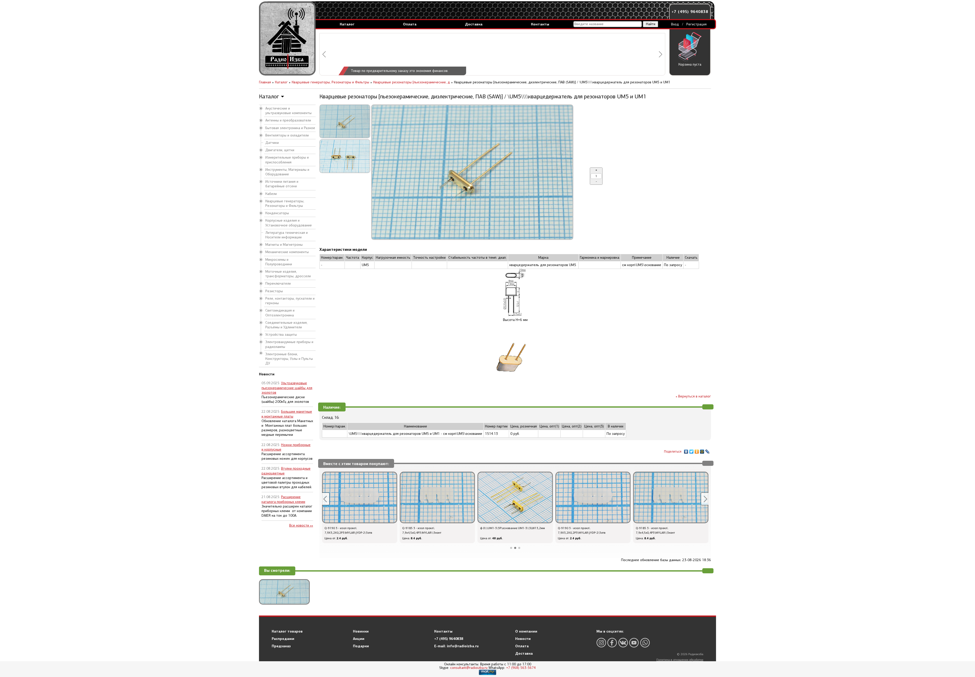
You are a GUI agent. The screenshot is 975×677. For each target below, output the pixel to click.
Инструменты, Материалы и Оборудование (287, 171)
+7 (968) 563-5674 (521, 668)
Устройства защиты (281, 334)
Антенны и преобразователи (288, 120)
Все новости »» (301, 525)
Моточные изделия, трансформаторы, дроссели (288, 273)
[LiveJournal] (707, 450)
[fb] (612, 643)
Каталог (347, 24)
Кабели (271, 194)
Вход (675, 24)
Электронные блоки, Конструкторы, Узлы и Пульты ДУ (289, 358)
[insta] (601, 643)
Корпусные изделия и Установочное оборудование (288, 222)
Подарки (361, 646)
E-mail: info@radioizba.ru (456, 646)
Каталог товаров (287, 631)
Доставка (473, 24)
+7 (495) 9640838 (690, 11)
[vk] (623, 643)
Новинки (361, 631)
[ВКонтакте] (686, 450)
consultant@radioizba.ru (469, 668)
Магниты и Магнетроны (284, 244)
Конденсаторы (277, 213)
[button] (324, 54)
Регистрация (696, 24)
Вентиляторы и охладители (287, 135)
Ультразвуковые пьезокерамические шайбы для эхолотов (287, 387)
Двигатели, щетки (279, 150)
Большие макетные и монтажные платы (287, 413)
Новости (523, 638)
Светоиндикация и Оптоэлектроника (280, 312)
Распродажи (283, 638)
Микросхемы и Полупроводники (278, 261)
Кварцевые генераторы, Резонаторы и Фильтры (284, 203)
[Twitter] (691, 450)
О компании (526, 631)
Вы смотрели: (277, 570)
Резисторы (274, 291)
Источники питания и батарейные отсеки (281, 183)
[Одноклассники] (697, 450)
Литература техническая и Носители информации (286, 234)
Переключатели (278, 283)
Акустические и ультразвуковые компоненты (288, 110)
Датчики (272, 143)
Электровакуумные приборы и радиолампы (289, 344)
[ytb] (634, 643)
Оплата (409, 24)
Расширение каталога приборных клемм (283, 499)
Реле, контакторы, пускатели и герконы (290, 300)
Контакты (540, 24)
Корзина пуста (689, 64)
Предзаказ (281, 646)
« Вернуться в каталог (693, 396)
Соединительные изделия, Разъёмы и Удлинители (286, 324)
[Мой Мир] (702, 450)
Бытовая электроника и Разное (290, 128)
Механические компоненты (287, 252)
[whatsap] (645, 643)
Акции (358, 638)
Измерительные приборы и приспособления (287, 159)
